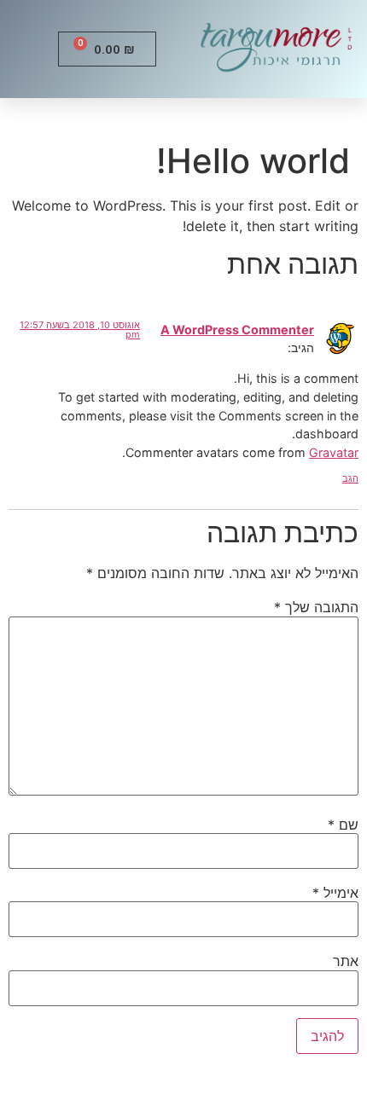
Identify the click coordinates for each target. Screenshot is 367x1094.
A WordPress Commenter (237, 329)
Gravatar (333, 452)
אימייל (335, 893)
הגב (350, 478)
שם (343, 824)
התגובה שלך (316, 607)
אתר (345, 961)
